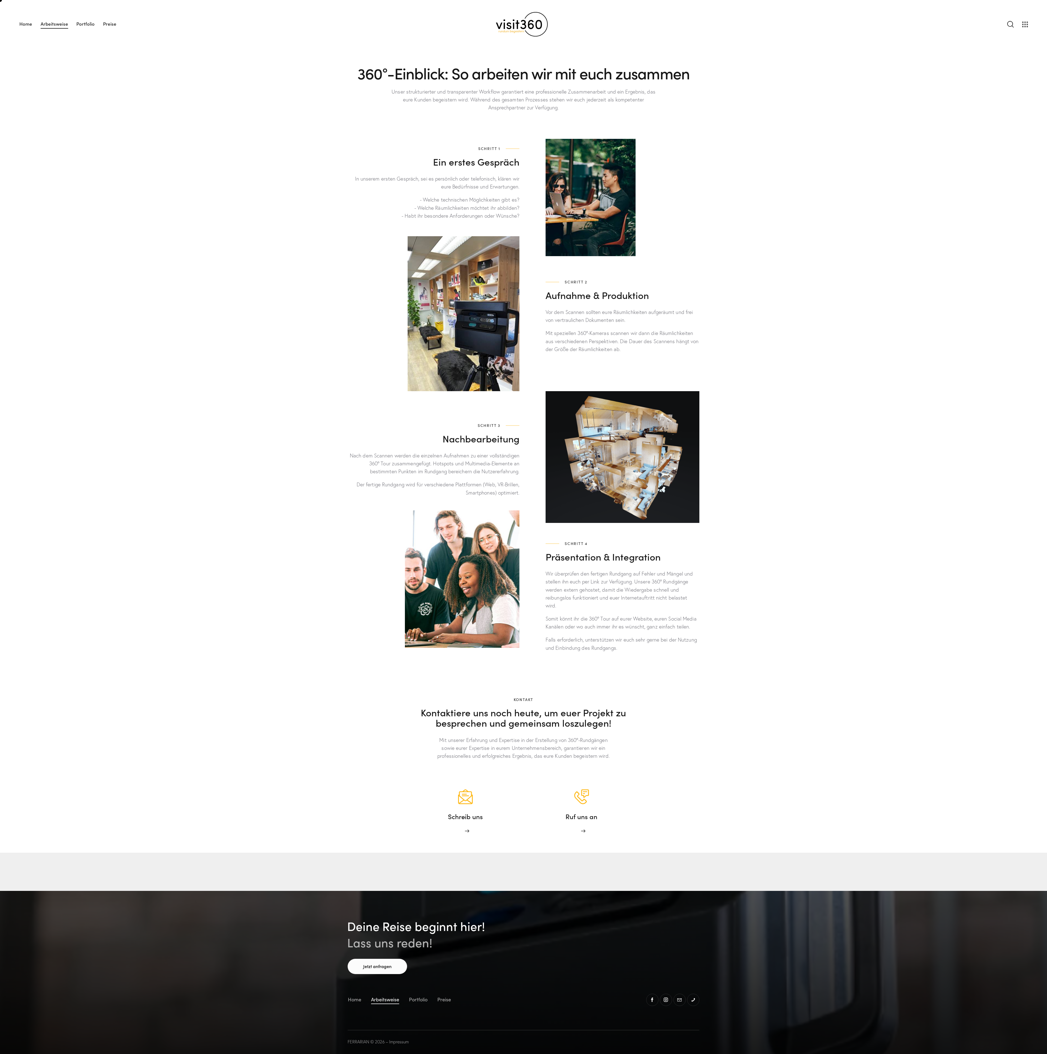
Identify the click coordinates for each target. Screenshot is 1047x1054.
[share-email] (679, 1000)
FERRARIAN (358, 1041)
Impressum (399, 1041)
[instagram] (666, 1000)
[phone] (693, 1000)
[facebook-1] (652, 1000)
